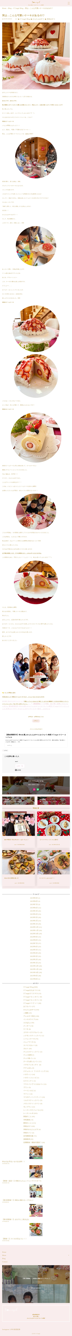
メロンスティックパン (31, 1103)
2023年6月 (34, 908)
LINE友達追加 (15, 1329)
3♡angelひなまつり (30, 990)
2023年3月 (34, 917)
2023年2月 (34, 921)
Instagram (5, 1329)
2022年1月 (34, 963)
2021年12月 (34, 966)
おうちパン (27, 1006)
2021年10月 (34, 972)
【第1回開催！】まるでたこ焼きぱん (15, 1219)
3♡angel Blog (25, 19)
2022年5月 (34, 950)
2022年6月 (34, 946)
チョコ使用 (27, 1055)
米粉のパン (27, 1133)
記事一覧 (20, 766)
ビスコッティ (28, 1081)
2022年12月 (34, 927)
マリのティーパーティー (32, 1097)
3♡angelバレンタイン (31, 997)
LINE (19, 770)
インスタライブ (29, 1019)
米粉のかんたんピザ (30, 1129)
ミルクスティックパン (31, 1100)
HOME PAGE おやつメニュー (13, 701)
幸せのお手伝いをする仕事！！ (13, 1161)
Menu (4, 1255)
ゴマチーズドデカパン (31, 1032)
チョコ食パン (28, 1058)
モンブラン (27, 1107)
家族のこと (27, 1116)
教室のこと (27, 1123)
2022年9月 (34, 937)
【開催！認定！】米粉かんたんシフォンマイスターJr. (22, 1181)
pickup (5, 750)
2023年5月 (34, 911)
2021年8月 (34, 979)
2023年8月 (34, 901)
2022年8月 (34, 940)
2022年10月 (34, 933)
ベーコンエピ (28, 1090)
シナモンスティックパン (32, 1035)
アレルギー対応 (29, 1016)
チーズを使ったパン (30, 1061)
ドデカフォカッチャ (31, 1065)
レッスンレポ (28, 1113)
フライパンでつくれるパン (33, 1084)
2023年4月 (34, 914)
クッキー (26, 1026)
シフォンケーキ (29, 1039)
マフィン (26, 1094)
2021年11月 (34, 969)
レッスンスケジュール (31, 1110)
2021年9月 (34, 976)
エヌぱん (26, 1023)
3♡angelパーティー (30, 1003)
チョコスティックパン (31, 1052)
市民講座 (26, 1120)
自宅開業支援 (28, 1136)
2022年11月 (34, 930)
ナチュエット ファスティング (34, 1071)
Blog (4, 1258)
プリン (25, 1087)
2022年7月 (34, 943)
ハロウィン (27, 1074)
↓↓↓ (29, 704)
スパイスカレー (29, 1045)
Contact (5, 1262)
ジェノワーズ (28, 1042)
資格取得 (26, 1139)
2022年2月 (34, 959)
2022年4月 (34, 953)
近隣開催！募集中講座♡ (32, 1142)
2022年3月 (34, 956)
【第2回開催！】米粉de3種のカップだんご (17, 1200)
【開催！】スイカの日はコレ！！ (14, 1239)
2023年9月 (34, 898)
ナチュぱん (27, 1068)
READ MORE (36, 1288)
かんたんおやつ (38, 19)
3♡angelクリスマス (30, 993)
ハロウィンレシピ (30, 1078)
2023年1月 (34, 924)
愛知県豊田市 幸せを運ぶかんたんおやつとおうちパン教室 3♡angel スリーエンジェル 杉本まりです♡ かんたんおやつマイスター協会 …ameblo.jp (35, 706)
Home (4, 1252)
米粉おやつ (51, 19)
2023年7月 (34, 904)
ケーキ (25, 1029)
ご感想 (25, 1013)
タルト (25, 1048)
